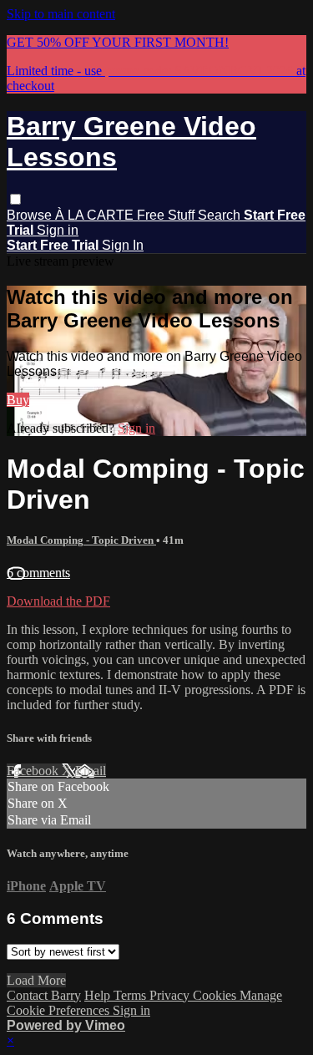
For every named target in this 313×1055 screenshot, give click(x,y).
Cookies (216, 995)
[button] (15, 199)
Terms (131, 995)
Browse (31, 215)
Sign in (57, 230)
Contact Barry (44, 995)
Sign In (123, 245)
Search (221, 215)
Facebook (34, 770)
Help (99, 995)
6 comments (38, 573)
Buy (18, 400)
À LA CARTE (96, 215)
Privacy (171, 995)
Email (90, 770)
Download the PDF (58, 601)
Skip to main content (61, 14)
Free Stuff (167, 215)
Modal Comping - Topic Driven (81, 540)
